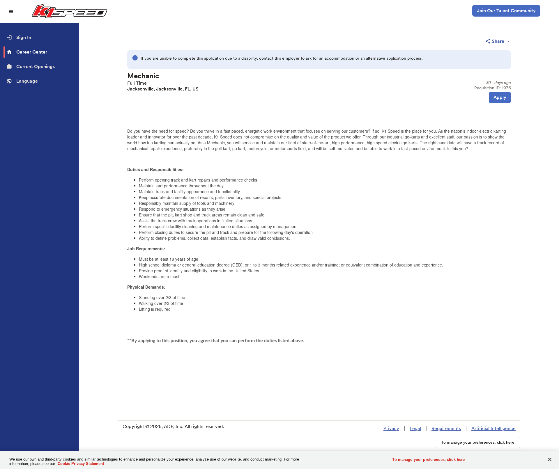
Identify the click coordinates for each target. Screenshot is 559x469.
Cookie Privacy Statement (81, 463)
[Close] (549, 459)
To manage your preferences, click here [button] (477, 442)
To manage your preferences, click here (428, 459)
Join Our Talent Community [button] (506, 10)
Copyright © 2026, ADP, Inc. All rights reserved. (173, 426)
